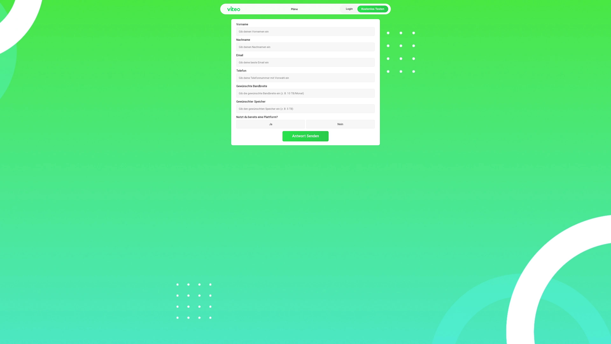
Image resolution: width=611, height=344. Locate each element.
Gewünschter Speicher (251, 101)
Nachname (243, 39)
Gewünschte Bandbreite (251, 86)
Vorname (242, 24)
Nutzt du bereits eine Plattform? (257, 117)
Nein (340, 124)
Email (239, 55)
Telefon (241, 70)
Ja (270, 124)
